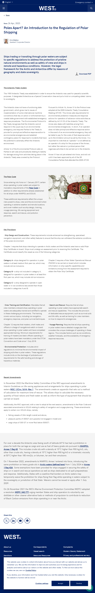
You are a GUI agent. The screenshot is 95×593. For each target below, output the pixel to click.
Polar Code (33, 188)
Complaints (68, 547)
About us (7, 547)
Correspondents (40, 547)
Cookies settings (41, 583)
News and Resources (41, 555)
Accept (60, 583)
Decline (79, 583)
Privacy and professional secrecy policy (76, 556)
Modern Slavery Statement (74, 551)
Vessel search (38, 551)
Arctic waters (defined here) (52, 464)
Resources (8, 551)
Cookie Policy (30, 570)
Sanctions (8, 555)
